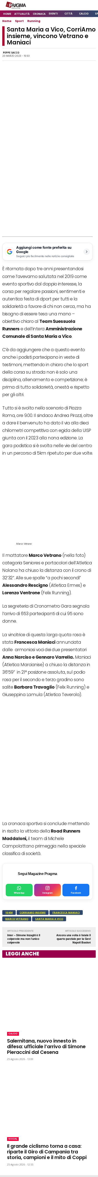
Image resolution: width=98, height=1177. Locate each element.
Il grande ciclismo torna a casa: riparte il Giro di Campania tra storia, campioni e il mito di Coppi (47, 1152)
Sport (19, 21)
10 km (9, 912)
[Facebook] (38, 54)
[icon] (79, 5)
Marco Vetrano (16, 919)
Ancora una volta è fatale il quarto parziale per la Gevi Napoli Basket (73, 938)
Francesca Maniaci (66, 912)
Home (6, 21)
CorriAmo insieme (33, 912)
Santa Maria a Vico (49, 919)
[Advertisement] (49, 185)
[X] (59, 54)
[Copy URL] (80, 54)
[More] (91, 54)
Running (33, 21)
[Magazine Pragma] (16, 5)
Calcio (13, 1033)
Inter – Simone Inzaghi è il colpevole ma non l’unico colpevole (23, 938)
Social (12, 1138)
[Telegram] (69, 54)
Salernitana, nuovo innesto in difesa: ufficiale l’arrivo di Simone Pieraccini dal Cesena (46, 1046)
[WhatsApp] (48, 54)
